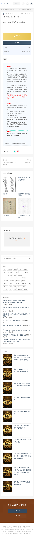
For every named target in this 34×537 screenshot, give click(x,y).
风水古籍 (20, 289)
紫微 (24, 286)
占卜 (5, 275)
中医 (5, 269)
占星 (15, 275)
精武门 (19, 286)
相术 (29, 283)
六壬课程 (16, 272)
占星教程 (20, 275)
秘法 (5, 59)
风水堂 (25, 289)
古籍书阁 (15, 534)
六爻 (21, 272)
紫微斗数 (5, 289)
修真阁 (15, 9)
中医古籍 (10, 269)
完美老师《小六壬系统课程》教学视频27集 (16, 330)
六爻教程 (26, 272)
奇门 (25, 275)
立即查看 (17, 511)
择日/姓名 (6, 280)
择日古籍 (12, 280)
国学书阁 (9, 9)
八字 (20, 269)
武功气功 (24, 283)
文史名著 (12, 283)
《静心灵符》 (7, 215)
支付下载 (17, 42)
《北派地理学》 (26, 162)
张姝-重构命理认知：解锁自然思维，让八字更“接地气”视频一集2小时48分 (16, 301)
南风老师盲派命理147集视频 (12, 325)
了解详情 (17, 515)
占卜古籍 (10, 275)
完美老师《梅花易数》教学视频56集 (14, 335)
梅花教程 (18, 283)
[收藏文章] (10, 151)
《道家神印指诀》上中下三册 (9, 163)
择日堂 (23, 280)
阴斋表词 (5, 194)
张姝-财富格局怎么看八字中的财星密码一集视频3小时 (16, 315)
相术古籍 (5, 286)
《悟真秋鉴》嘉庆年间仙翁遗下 (18, 143)
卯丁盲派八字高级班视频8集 (12, 320)
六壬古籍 (10, 272)
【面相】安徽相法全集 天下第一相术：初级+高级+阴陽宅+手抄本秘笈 (16, 340)
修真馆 (15, 269)
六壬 (5, 272)
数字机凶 (5, 283)
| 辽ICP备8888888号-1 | (25, 534)
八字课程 (25, 269)
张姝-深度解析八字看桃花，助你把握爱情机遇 (16, 308)
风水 (11, 289)
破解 (11, 286)
